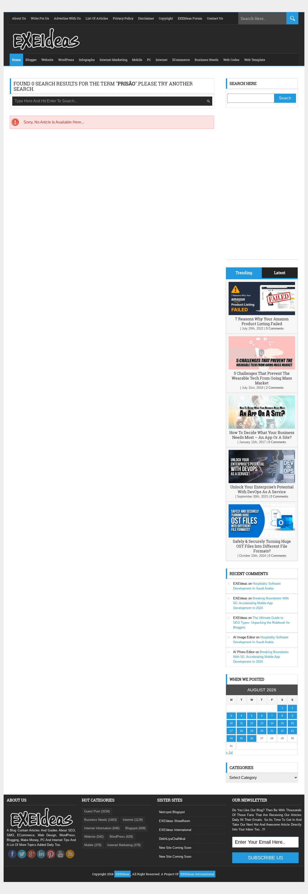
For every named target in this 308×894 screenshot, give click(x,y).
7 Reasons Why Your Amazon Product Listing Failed (262, 321)
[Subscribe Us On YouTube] (60, 860)
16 (292, 723)
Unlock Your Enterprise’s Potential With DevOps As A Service (262, 489)
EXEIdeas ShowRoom (174, 821)
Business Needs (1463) (100, 820)
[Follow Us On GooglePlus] (31, 860)
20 (261, 730)
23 (292, 730)
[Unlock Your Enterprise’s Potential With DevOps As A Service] (262, 482)
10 (231, 723)
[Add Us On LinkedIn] (41, 860)
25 (241, 738)
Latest (279, 272)
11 (241, 723)
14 (271, 723)
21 (271, 730)
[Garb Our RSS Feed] (70, 860)
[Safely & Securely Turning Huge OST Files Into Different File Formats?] (262, 536)
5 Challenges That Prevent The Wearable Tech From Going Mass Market (262, 378)
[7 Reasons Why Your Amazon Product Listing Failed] (262, 314)
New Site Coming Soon (175, 847)
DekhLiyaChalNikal (172, 839)
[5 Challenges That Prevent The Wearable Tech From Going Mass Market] (262, 368)
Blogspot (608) (135, 828)
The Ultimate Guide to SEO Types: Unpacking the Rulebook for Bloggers (261, 622)
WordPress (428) (121, 836)
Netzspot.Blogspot (172, 812)
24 (231, 738)
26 (251, 738)
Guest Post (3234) (97, 811)
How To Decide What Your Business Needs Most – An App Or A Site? (261, 435)
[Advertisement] (262, 187)
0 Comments (275, 328)
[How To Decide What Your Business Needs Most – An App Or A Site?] (262, 427)
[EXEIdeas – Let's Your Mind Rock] (46, 48)
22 (282, 730)
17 (231, 730)
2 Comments (275, 387)
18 (241, 730)
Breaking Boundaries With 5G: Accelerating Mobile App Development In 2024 (261, 603)
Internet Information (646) (101, 828)
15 (282, 723)
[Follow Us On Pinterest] (51, 860)
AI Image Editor (244, 637)
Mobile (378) (92, 845)
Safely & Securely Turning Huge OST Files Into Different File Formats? (262, 546)
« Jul (229, 752)
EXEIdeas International (175, 830)
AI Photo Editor (244, 652)
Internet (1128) (133, 820)
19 (251, 730)
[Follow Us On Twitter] (22, 860)
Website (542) (93, 836)
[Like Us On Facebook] (12, 860)
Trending (244, 272)
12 (251, 723)
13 (261, 723)
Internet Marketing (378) (124, 845)
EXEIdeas (240, 583)
